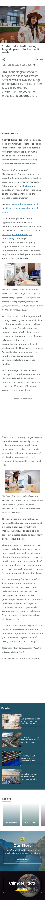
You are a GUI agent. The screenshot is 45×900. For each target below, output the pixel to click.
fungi (28, 186)
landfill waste (8, 147)
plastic (33, 163)
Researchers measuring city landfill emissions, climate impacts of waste (21, 208)
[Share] (4, 59)
